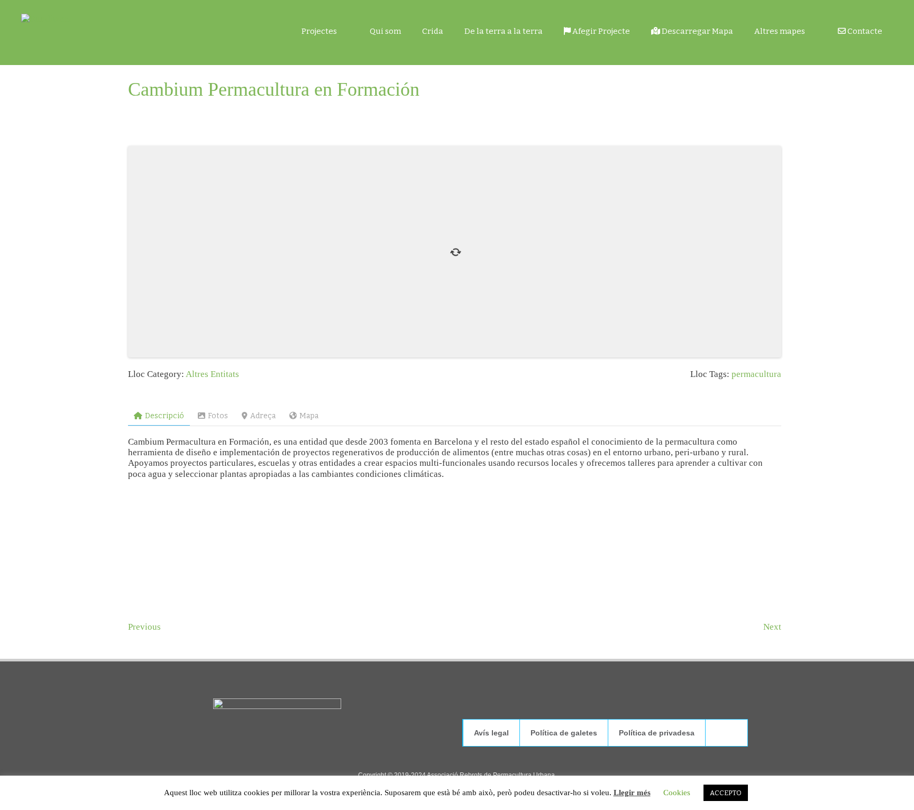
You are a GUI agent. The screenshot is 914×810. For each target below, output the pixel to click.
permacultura (756, 374)
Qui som (385, 31)
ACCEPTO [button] (726, 793)
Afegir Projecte (600, 31)
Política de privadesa (656, 733)
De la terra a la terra (503, 31)
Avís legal (491, 733)
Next (772, 627)
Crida (432, 31)
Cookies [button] (676, 792)
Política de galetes (564, 733)
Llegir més (632, 792)
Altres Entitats (212, 374)
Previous (144, 627)
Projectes (319, 31)
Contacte (864, 31)
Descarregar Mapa (696, 31)
